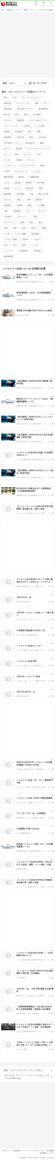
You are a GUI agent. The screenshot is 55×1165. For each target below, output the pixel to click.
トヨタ (6, 183)
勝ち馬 (6, 114)
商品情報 (35, 234)
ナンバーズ (8, 251)
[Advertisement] (27, 46)
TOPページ (7, 1151)
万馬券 (6, 132)
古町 (29, 200)
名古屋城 (37, 114)
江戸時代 (7, 217)
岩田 (22, 222)
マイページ (26, 1151)
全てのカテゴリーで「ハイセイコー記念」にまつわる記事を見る (26, 1076)
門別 (35, 217)
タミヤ (17, 188)
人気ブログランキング (9, 4)
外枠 (17, 114)
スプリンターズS (27, 166)
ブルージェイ (9, 222)
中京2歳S (41, 183)
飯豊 (44, 228)
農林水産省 (8, 177)
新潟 (5, 97)
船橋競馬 (7, 194)
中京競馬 (37, 251)
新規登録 (17, 1151)
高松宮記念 (30, 143)
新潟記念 (7, 103)
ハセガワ (37, 239)
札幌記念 (20, 120)
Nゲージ (7, 148)
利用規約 (43, 1153)
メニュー (51, 5)
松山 (15, 245)
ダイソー (29, 211)
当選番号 (7, 205)
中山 (5, 245)
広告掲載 (50, 1151)
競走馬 (19, 148)
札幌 (36, 103)
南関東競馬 (8, 256)
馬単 (26, 114)
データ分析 (39, 126)
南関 (40, 188)
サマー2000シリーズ (38, 120)
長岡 (24, 228)
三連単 (6, 171)
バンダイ (7, 160)
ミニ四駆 (40, 205)
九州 (39, 154)
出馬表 (6, 188)
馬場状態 (16, 211)
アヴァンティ (22, 217)
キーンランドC (23, 103)
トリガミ (35, 245)
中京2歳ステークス (12, 143)
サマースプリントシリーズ (38, 148)
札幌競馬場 (34, 177)
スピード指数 (20, 234)
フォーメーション (11, 126)
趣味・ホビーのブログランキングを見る (23, 1070)
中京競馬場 (23, 251)
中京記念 (42, 137)
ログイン (43, 5)
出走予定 (20, 137)
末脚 (42, 166)
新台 (40, 222)
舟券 (15, 228)
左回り (34, 228)
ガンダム (37, 171)
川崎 (5, 211)
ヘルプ (51, 1153)
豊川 (31, 137)
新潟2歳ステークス (25, 109)
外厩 (5, 228)
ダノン (6, 154)
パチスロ (7, 120)
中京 (15, 97)
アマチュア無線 (10, 239)
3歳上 (19, 200)
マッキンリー (9, 166)
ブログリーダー (38, 1151)
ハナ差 (6, 234)
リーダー (36, 5)
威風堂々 (40, 200)
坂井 (24, 245)
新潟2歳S (8, 109)
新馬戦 (28, 183)
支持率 (25, 239)
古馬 (31, 194)
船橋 (42, 143)
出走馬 (27, 126)
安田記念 (29, 188)
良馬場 (19, 205)
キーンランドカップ (30, 97)
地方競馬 (20, 194)
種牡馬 (21, 177)
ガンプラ (27, 154)
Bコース (42, 211)
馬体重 (17, 183)
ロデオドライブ (21, 171)
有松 (17, 154)
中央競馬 (18, 132)
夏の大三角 (43, 194)
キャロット (32, 160)
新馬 (29, 132)
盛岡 (29, 205)
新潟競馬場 (43, 109)
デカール (7, 200)
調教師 (19, 160)
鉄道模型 (7, 137)
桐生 (31, 222)
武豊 (39, 132)
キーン (46, 103)
